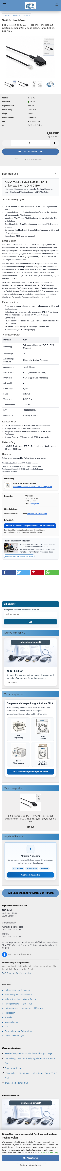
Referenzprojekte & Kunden (17, 990)
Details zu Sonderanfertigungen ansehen (19, 556)
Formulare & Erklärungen (37, 514)
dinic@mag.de (35, 504)
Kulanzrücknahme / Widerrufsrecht (20, 999)
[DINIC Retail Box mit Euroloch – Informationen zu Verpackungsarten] (7, 485)
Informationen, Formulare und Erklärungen (24, 1008)
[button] (6, 143)
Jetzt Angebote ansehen (30, 875)
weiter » (16, 15)
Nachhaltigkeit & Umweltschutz (19, 994)
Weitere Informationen (30, 1165)
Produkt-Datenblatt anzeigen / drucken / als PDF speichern (30, 526)
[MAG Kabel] (30, 5)
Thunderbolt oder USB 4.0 (16, 1083)
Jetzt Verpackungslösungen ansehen (30, 771)
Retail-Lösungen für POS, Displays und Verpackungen (29, 1053)
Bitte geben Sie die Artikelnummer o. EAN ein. (22, 610)
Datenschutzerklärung (49, 1152)
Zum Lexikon (12, 682)
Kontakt (8, 1017)
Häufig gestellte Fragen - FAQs (18, 1004)
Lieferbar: (6, 102)
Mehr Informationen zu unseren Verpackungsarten (32, 487)
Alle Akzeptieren (30, 1158)
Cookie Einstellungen (14, 1036)
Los (30, 622)
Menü (4, 4)
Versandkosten (11, 1022)
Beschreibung (10, 173)
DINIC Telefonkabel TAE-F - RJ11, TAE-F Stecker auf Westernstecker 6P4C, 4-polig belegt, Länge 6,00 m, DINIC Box (30, 819)
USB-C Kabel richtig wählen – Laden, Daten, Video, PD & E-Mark (31, 1075)
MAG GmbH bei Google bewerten (16, 973)
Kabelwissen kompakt (30, 642)
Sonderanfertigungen (14, 1068)
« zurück (7, 15)
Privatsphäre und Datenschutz (18, 1031)
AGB (7, 1026)
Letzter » (26, 15)
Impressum (10, 1013)
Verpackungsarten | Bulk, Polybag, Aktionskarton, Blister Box (30, 1060)
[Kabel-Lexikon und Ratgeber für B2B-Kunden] (30, 652)
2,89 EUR (30, 827)
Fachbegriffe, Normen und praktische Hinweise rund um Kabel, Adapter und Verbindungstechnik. (30, 676)
